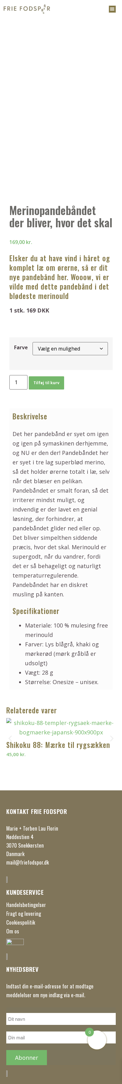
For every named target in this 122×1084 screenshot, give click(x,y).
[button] (112, 9)
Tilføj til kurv (46, 382)
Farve (21, 347)
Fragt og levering (23, 913)
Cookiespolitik (20, 922)
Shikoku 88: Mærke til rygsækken (58, 744)
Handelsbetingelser (26, 905)
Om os (12, 931)
